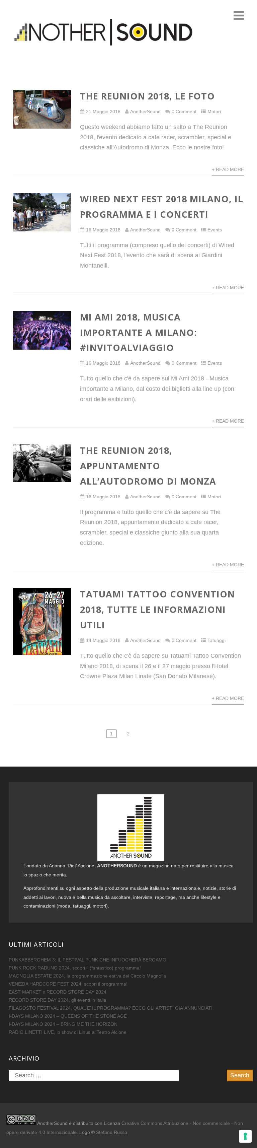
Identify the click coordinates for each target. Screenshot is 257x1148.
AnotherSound (145, 111)
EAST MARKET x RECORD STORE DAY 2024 (57, 992)
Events (214, 229)
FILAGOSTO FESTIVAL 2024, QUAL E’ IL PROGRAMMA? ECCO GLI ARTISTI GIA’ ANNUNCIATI (110, 1008)
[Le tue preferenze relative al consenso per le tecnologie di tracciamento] (245, 1136)
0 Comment (184, 111)
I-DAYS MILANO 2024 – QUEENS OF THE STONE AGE (68, 1016)
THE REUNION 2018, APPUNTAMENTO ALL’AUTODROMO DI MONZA (148, 465)
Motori (214, 111)
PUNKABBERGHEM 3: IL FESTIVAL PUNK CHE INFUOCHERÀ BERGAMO (87, 959)
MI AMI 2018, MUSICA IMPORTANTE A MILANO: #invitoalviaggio (138, 332)
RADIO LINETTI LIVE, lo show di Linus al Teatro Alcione (67, 1032)
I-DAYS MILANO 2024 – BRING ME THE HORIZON (63, 1024)
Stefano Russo (111, 1132)
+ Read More (228, 169)
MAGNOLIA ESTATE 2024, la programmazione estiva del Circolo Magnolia (87, 976)
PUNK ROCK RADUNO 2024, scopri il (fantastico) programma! (75, 968)
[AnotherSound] (128, 63)
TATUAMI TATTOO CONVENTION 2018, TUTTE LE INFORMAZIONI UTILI (157, 609)
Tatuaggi (216, 640)
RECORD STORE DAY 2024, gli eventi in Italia (57, 1000)
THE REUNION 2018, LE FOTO (147, 96)
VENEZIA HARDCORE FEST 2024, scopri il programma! (68, 984)
